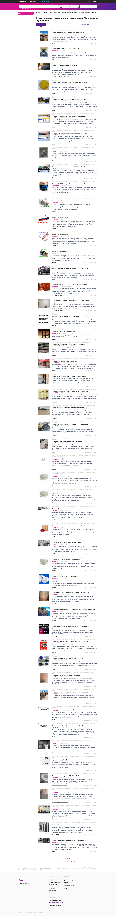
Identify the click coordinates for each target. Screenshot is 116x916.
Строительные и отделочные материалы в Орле (83, 342)
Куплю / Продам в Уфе (56, 46)
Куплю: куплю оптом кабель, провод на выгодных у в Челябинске (70, 316)
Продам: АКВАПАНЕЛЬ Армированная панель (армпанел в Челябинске (71, 791)
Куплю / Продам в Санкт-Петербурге (58, 455)
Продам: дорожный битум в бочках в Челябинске (65, 48)
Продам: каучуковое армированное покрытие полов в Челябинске (70, 424)
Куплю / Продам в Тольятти (57, 590)
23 (76, 861)
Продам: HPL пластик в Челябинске (61, 825)
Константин (55, 834)
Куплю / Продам (41, 12)
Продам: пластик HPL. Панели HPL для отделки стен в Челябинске (70, 284)
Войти (89, 1)
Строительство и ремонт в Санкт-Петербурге (75, 455)
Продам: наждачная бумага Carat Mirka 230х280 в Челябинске (68, 150)
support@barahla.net (56, 902)
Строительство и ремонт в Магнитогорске (73, 805)
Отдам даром (75, 24)
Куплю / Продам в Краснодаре (57, 373)
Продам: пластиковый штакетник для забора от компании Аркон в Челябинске (73, 609)
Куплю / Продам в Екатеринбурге (58, 329)
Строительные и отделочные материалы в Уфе (82, 46)
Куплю (64, 24)
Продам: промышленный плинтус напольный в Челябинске (68, 407)
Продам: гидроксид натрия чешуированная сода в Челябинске (69, 742)
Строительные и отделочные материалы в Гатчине (86, 389)
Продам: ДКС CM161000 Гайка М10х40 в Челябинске (66, 675)
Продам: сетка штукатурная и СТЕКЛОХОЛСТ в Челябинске (68, 776)
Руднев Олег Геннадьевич (59, 785)
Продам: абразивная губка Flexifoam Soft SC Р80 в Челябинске (69, 99)
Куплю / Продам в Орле (56, 342)
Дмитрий (54, 59)
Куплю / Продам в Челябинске (57, 62)
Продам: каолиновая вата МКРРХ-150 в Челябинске (66, 559)
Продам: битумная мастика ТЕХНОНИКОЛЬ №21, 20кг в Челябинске (70, 641)
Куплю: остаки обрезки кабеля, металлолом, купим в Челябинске (70, 268)
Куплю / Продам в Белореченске (58, 438)
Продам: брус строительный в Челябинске (63, 331)
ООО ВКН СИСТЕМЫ (57, 295)
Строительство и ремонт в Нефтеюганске (72, 313)
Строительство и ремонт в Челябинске (71, 62)
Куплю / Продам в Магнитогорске (58, 805)
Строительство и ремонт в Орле (68, 342)
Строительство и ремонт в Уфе (67, 46)
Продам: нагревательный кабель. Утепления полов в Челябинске (70, 526)
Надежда (54, 636)
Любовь (54, 620)
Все (41, 24)
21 (71, 861)
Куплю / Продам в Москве (57, 282)
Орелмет (54, 355)
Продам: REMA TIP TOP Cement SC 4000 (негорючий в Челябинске (69, 709)
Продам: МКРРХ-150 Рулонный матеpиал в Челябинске (67, 475)
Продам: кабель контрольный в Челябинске (64, 509)
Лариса (54, 819)
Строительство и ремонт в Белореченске (72, 438)
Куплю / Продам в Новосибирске (58, 822)
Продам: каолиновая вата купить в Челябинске (65, 576)
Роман (54, 603)
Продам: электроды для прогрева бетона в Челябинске (67, 542)
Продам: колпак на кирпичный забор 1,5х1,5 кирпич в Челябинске (70, 692)
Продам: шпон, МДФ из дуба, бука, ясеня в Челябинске (67, 441)
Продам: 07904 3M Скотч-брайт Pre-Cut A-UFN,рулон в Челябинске (70, 184)
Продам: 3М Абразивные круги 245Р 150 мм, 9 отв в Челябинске (69, 116)
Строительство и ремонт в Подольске (71, 756)
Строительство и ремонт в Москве (69, 282)
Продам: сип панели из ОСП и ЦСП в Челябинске (65, 65)
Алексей (54, 402)
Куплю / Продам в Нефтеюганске (58, 313)
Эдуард (54, 339)
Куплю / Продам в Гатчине (57, 389)
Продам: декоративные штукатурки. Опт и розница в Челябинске (70, 626)
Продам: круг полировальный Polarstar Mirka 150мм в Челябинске (70, 167)
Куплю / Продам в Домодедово (58, 421)
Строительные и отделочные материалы (81, 12)
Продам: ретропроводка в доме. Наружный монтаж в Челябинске (70, 391)
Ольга (53, 93)
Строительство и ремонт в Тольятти (70, 590)
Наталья (54, 669)
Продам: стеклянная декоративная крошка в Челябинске (67, 658)
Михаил (54, 325)
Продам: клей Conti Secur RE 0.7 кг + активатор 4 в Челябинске (69, 726)
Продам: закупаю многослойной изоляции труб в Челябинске (69, 840)
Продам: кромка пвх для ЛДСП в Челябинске (64, 759)
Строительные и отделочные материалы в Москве (86, 282)
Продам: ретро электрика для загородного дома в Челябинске (69, 376)
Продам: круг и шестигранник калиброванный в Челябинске (68, 344)
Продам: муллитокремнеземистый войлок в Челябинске (67, 458)
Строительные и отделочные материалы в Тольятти (87, 590)
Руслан (54, 469)
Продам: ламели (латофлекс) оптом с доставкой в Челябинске (69, 32)
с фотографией (85, 24)
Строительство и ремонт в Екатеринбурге (73, 329)
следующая (66, 858)
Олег (53, 452)
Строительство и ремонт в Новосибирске (72, 822)
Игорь (54, 43)
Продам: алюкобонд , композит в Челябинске (64, 361)
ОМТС (53, 720)
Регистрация (94, 1)
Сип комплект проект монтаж (60, 76)
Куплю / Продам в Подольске (57, 756)
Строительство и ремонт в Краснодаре (72, 373)
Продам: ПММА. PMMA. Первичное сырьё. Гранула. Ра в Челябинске (70, 592)
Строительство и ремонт (57, 12)
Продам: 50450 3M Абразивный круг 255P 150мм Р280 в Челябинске (70, 82)
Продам (52, 24)
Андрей (54, 211)
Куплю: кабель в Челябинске (60, 200)
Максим (54, 770)
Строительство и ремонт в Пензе (68, 30)
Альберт (54, 418)
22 (74, 861)
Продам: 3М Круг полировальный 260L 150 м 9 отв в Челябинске (69, 133)
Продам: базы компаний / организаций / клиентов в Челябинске (69, 808)
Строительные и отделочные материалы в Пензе (84, 30)
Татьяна (54, 386)
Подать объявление (45, 1)
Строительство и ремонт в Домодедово (72, 421)
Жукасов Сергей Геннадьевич (60, 802)
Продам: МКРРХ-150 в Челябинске (61, 492)
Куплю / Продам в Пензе (56, 30)
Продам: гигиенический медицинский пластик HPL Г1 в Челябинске (70, 300)
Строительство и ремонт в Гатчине (69, 389)
